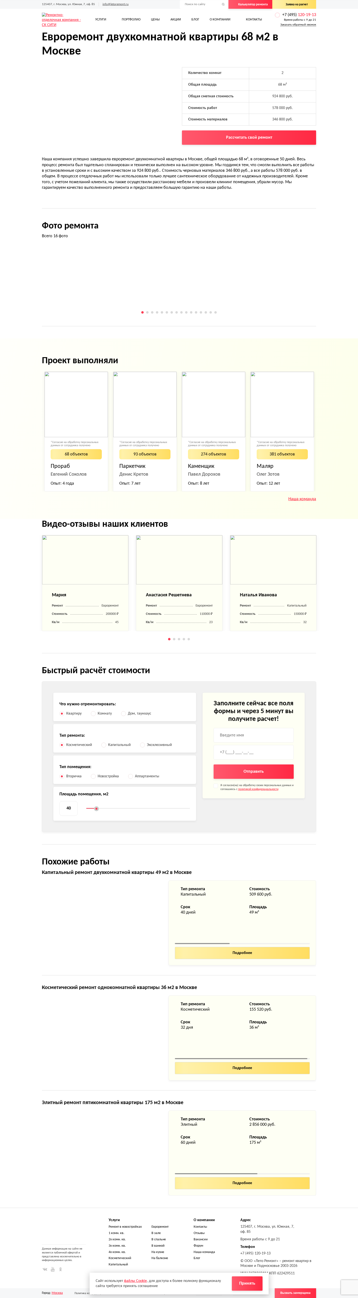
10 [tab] (186, 312)
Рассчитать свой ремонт (249, 137)
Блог (195, 19)
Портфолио (131, 19)
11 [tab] (191, 312)
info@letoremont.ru (116, 4)
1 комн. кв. (116, 1233)
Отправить (254, 771)
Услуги (100, 19)
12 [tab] (196, 312)
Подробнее (242, 953)
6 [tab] (167, 312)
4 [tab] (157, 312)
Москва (57, 1293)
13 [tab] (201, 312)
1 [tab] (142, 312)
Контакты (254, 19)
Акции (175, 19)
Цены (155, 19)
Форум (198, 1246)
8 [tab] (176, 312)
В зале (156, 1233)
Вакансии (201, 1239)
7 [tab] (171, 312)
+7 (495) (299, 15)
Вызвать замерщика (295, 1293)
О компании (220, 19)
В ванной (158, 1246)
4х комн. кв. (117, 1252)
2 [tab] (147, 312)
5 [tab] (162, 312)
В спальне (158, 1239)
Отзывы (199, 1233)
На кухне (157, 1252)
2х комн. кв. (117, 1239)
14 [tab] (206, 312)
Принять (247, 1283)
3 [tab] (152, 312)
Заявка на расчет (297, 4)
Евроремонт (160, 1227)
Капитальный (118, 1264)
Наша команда (302, 499)
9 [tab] (181, 312)
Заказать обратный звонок (298, 24)
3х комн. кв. (117, 1246)
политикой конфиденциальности (258, 789)
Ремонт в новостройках (125, 1227)
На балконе (159, 1258)
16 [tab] (215, 312)
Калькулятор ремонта (253, 4)
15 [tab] (210, 312)
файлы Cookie (135, 1281)
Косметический (120, 1258)
